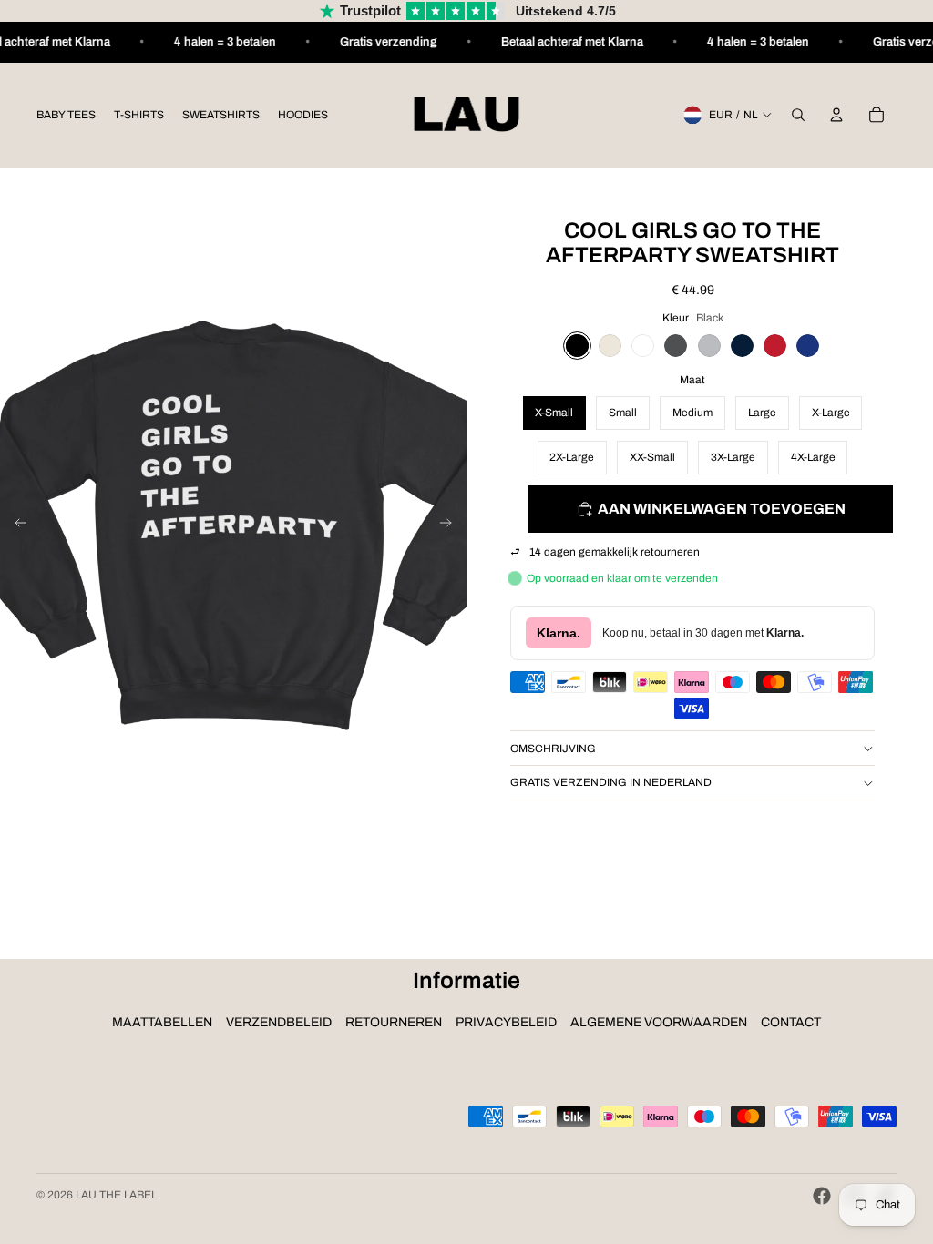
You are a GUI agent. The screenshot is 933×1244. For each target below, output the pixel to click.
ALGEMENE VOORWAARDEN (658, 1022)
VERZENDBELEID (279, 1022)
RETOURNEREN (393, 1022)
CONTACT (791, 1022)
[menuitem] (66, 115)
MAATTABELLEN (162, 1022)
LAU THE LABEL (116, 1194)
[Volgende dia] (451, 525)
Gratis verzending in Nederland (611, 782)
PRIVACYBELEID (506, 1022)
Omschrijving (553, 748)
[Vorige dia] (15, 525)
